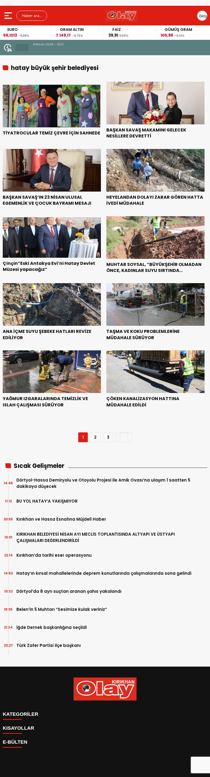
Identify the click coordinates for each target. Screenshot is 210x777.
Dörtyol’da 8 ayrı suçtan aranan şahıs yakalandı (68, 591)
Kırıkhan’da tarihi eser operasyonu (54, 555)
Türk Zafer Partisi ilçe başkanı (48, 645)
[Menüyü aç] (9, 15)
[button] (18, 47)
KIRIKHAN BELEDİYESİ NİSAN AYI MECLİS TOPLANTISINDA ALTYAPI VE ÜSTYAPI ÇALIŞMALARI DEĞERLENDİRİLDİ (112, 50)
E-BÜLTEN (15, 742)
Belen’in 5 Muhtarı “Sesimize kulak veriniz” (61, 609)
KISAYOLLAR (18, 728)
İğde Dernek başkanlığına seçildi (51, 627)
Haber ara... (32, 15)
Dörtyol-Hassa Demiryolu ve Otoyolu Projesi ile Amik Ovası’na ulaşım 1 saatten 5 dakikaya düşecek (103, 483)
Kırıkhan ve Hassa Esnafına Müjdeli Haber (61, 519)
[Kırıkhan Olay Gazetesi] (121, 15)
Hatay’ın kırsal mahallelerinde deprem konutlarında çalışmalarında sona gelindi (103, 573)
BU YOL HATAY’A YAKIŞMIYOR (47, 501)
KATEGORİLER (20, 714)
